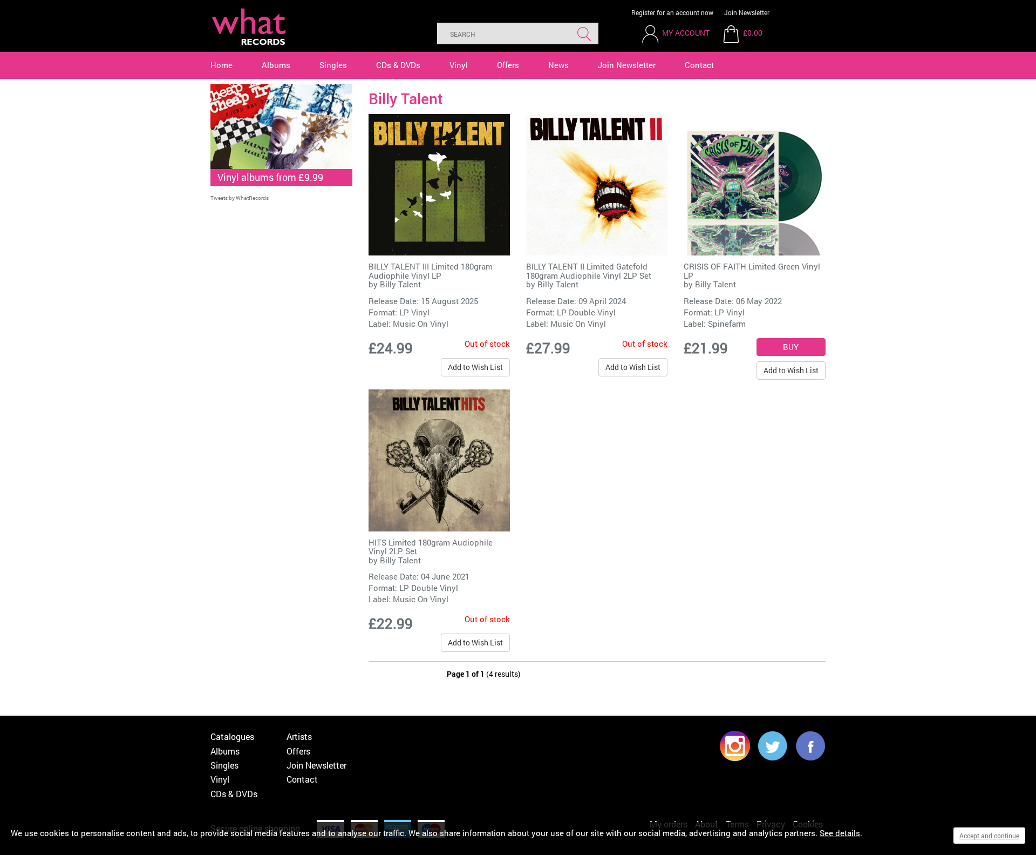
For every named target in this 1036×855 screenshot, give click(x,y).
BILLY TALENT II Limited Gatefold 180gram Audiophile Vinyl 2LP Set (588, 271)
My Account (686, 33)
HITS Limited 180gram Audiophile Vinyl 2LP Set (431, 547)
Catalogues (232, 736)
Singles (333, 64)
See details (840, 832)
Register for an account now (672, 12)
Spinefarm (727, 323)
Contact (699, 64)
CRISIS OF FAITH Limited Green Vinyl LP (752, 271)
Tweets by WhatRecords (239, 197)
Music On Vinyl (420, 323)
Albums (276, 64)
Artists (299, 736)
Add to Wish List (475, 367)
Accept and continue (989, 835)
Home (221, 64)
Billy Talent (400, 284)
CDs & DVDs (398, 64)
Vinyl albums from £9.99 (270, 177)
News (558, 64)
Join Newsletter (746, 12)
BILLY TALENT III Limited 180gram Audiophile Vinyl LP (431, 271)
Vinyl (458, 64)
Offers (508, 64)
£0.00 (752, 33)
